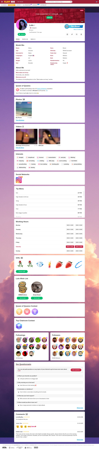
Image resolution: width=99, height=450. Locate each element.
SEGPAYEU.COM (33, 445)
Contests (34, 5)
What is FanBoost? (78, 29)
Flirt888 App (43, 5)
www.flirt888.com (17, 445)
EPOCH (27, 445)
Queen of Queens (41, 88)
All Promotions (27, 5)
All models (4, 5)
